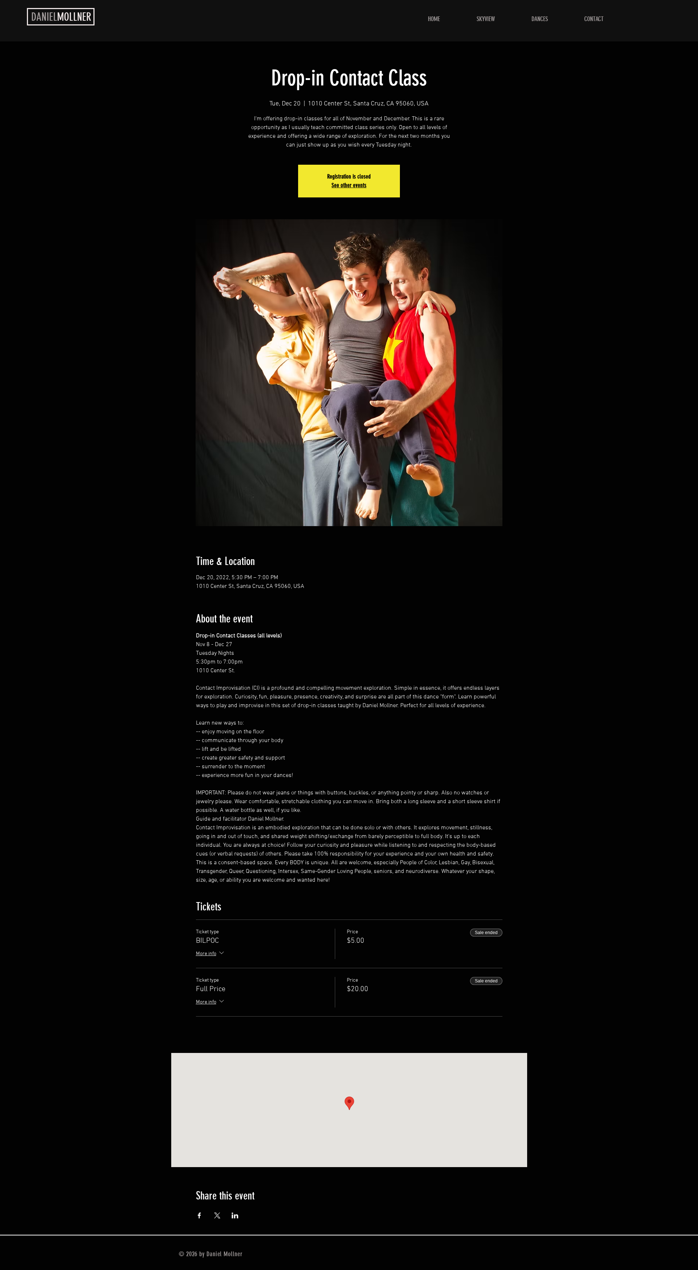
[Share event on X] (217, 1215)
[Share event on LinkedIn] (235, 1215)
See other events (349, 185)
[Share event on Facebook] (199, 1215)
